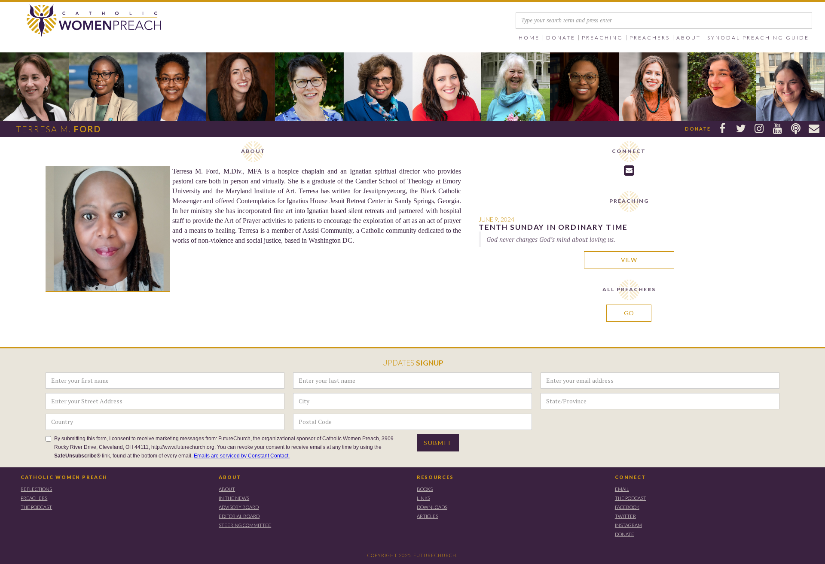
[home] (82, 21)
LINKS (423, 498)
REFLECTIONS (36, 489)
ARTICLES (427, 516)
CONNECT (630, 477)
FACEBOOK (627, 507)
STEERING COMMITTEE (245, 525)
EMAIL (622, 489)
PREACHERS (34, 498)
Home (529, 37)
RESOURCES (435, 477)
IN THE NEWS (234, 498)
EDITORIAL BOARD (239, 516)
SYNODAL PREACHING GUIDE (758, 37)
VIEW (629, 259)
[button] (561, 37)
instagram (628, 525)
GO (629, 313)
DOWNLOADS (432, 507)
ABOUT (230, 477)
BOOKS (425, 489)
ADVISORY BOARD (239, 507)
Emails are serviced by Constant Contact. (242, 456)
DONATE (624, 534)
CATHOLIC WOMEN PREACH (64, 477)
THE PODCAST (36, 507)
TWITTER (625, 516)
